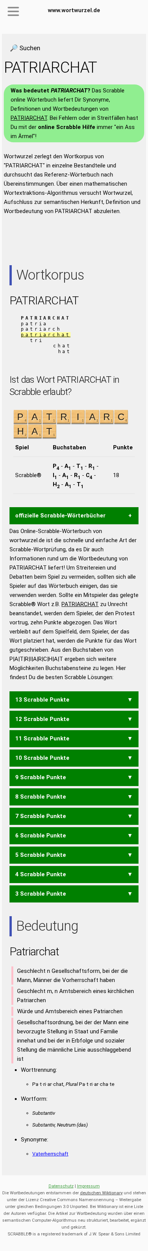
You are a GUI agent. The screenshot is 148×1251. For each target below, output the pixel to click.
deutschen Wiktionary (101, 1193)
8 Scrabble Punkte (40, 796)
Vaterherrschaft (50, 1154)
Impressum (88, 1186)
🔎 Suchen (25, 48)
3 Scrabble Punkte (40, 893)
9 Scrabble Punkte (40, 777)
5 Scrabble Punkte (40, 855)
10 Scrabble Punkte (42, 757)
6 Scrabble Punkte (40, 835)
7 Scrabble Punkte (40, 816)
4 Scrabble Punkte (40, 874)
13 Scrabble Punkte (42, 699)
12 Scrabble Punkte (42, 719)
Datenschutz (61, 1186)
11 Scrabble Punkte (42, 738)
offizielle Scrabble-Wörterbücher (60, 515)
